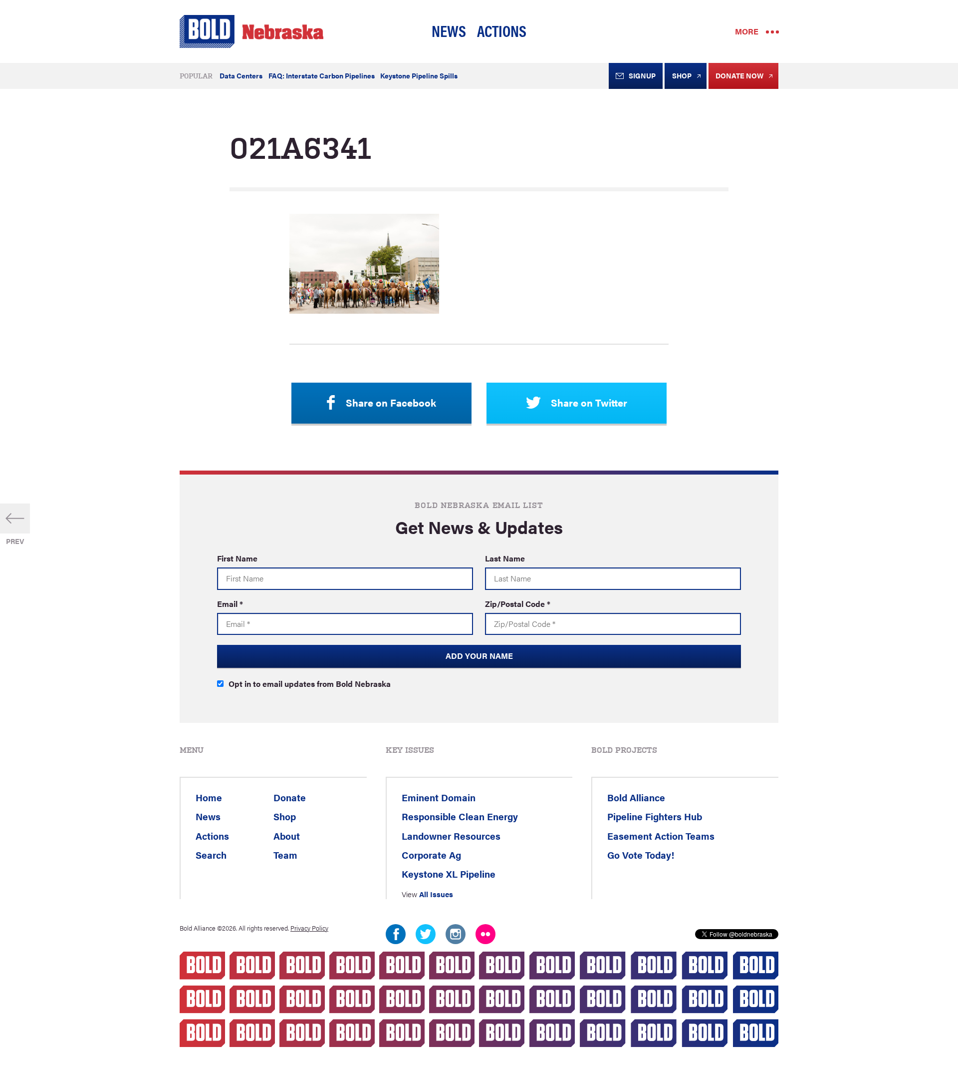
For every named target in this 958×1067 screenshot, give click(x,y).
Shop (682, 75)
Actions (501, 30)
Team (285, 855)
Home (209, 797)
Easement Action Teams (661, 836)
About (286, 836)
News (449, 30)
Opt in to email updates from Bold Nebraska (310, 683)
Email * (230, 603)
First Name (237, 558)
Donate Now (739, 75)
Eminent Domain (439, 797)
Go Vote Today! (640, 855)
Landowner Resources (451, 836)
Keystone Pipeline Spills (419, 75)
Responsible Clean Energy (460, 816)
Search (211, 855)
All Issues (436, 894)
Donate (289, 797)
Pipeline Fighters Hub (654, 816)
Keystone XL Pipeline (448, 874)
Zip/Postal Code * (517, 603)
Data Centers (241, 75)
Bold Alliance (636, 797)
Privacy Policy (309, 928)
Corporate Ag (431, 855)
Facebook (396, 934)
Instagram (456, 934)
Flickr (485, 934)
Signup (642, 75)
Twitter (426, 934)
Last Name (505, 558)
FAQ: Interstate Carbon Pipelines (321, 75)
